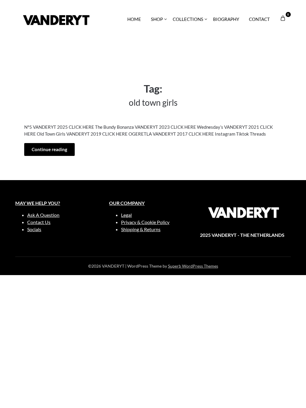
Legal (126, 215)
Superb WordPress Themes (193, 266)
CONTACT (259, 19)
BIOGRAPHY (226, 19)
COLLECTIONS (188, 19)
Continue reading (49, 149)
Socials (34, 229)
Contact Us (39, 222)
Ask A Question (43, 215)
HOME (134, 19)
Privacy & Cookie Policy (145, 222)
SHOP (157, 19)
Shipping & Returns (140, 229)
